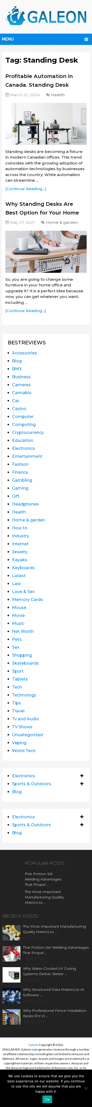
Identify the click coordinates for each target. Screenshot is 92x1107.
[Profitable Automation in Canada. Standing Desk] (46, 124)
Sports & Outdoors (31, 783)
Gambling (22, 480)
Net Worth (23, 631)
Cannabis (21, 392)
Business (21, 376)
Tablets (20, 679)
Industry (20, 535)
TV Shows (22, 726)
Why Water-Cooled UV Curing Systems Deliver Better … (49, 971)
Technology (24, 695)
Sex (15, 647)
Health (58, 94)
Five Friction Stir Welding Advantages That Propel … (43, 879)
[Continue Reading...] (25, 188)
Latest (19, 575)
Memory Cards (27, 599)
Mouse (19, 607)
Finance (20, 472)
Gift (15, 496)
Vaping (19, 742)
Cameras (21, 384)
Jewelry (20, 551)
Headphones (25, 504)
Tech (17, 687)
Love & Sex (23, 591)
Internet (20, 543)
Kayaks (19, 559)
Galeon (33, 1045)
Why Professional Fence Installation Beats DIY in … (54, 1013)
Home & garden (62, 222)
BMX (17, 368)
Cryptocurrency (28, 432)
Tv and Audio (25, 718)
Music (18, 623)
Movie (18, 615)
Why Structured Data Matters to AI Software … (53, 992)
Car (15, 400)
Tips (16, 703)
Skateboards (25, 663)
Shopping (22, 655)
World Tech (24, 750)
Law (16, 583)
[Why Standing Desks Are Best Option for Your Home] (46, 252)
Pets (17, 639)
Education (22, 440)
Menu (8, 39)
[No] (85, 1088)
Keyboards (23, 567)
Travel (18, 710)
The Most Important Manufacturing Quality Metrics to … (44, 897)
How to (19, 528)
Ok (47, 1099)
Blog (17, 360)
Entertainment (27, 456)
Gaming (20, 488)
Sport (18, 671)
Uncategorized (27, 734)
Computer (22, 416)
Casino (19, 408)
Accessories (24, 353)
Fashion (20, 464)
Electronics (23, 448)
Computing (24, 424)
